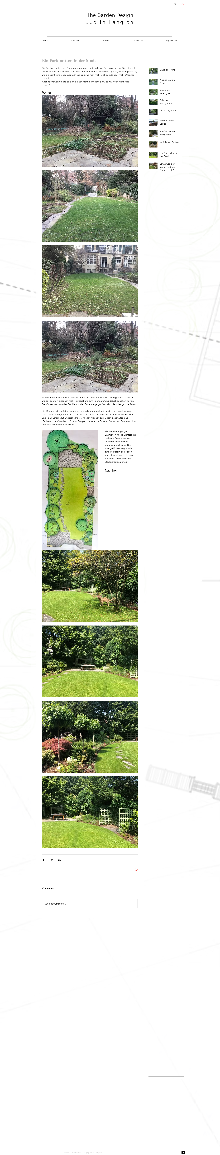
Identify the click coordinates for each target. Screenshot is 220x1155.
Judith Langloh (110, 22)
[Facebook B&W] (183, 1152)
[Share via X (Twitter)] (51, 859)
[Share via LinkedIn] (59, 859)
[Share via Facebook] (43, 859)
